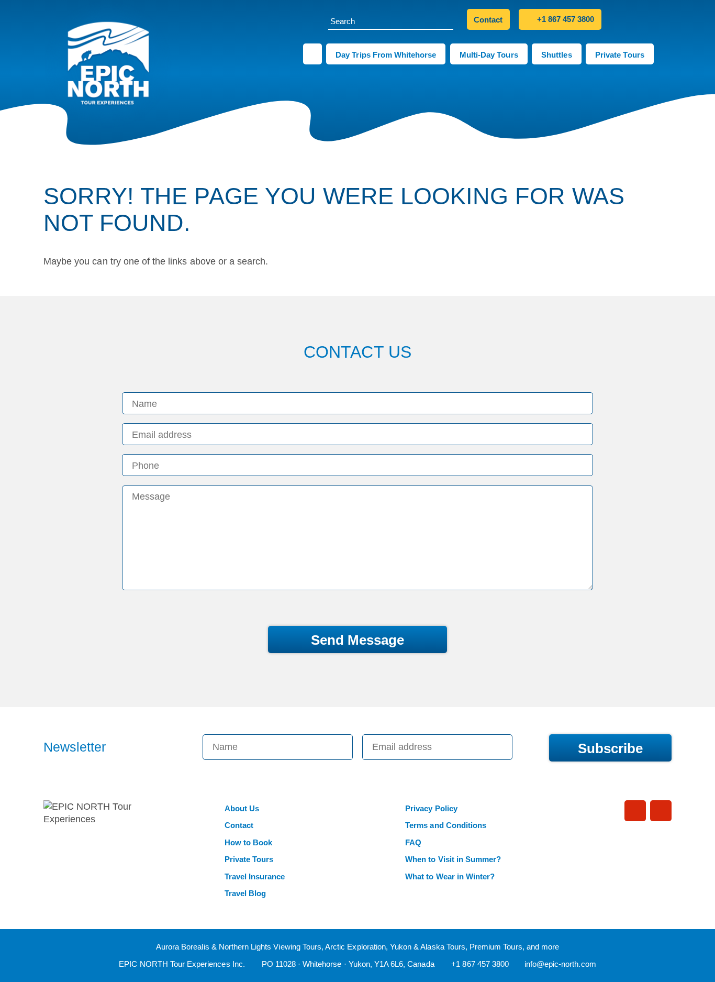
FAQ (413, 842)
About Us (242, 808)
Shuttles (556, 54)
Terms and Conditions (445, 825)
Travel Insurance (255, 876)
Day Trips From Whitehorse (386, 54)
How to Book (249, 842)
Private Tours (619, 54)
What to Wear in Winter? (450, 876)
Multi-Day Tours (489, 54)
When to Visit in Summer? (453, 859)
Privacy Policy (431, 808)
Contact (488, 19)
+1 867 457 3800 (565, 19)
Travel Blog (245, 893)
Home (312, 53)
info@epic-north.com (560, 963)
